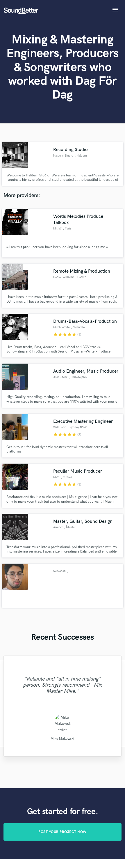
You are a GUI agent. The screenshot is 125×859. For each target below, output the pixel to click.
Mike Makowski (62, 738)
